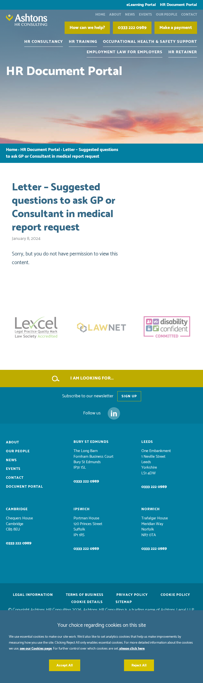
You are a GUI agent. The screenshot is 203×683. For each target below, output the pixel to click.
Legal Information (33, 595)
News (130, 14)
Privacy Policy (132, 595)
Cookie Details (87, 602)
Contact (189, 14)
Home (100, 14)
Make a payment (175, 27)
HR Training (83, 41)
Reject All (139, 665)
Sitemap (124, 602)
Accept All (64, 665)
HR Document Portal (178, 4)
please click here (132, 648)
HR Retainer (182, 52)
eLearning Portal (141, 4)
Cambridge (17, 509)
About (115, 14)
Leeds (147, 442)
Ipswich (82, 509)
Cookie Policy (175, 595)
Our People (166, 14)
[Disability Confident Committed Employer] (167, 327)
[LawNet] (101, 327)
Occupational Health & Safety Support (150, 41)
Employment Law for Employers (124, 52)
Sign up (129, 396)
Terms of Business (84, 595)
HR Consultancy (43, 41)
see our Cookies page (36, 648)
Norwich (150, 509)
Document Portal (24, 486)
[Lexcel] (36, 327)
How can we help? (87, 27)
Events (145, 14)
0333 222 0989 (86, 481)
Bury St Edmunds (91, 442)
